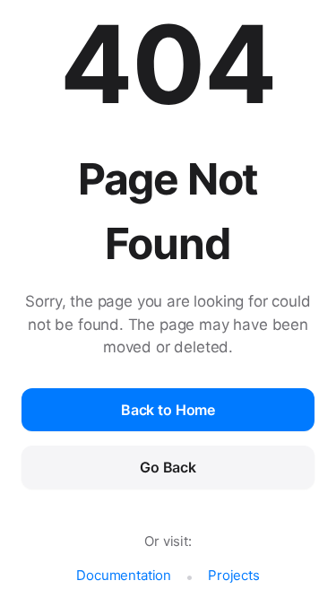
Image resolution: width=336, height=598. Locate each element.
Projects (234, 575)
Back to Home (168, 410)
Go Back (168, 467)
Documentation (123, 575)
